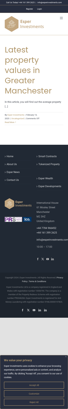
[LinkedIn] (52, 259)
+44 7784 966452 (46, 228)
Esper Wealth (45, 178)
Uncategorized (17, 118)
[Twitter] (42, 259)
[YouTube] (47, 259)
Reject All (34, 402)
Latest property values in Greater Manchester (28, 70)
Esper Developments (49, 186)
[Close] (66, 356)
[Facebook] (38, 259)
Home (10, 156)
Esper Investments (15, 115)
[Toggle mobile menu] (61, 18)
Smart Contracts (47, 156)
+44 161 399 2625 (47, 232)
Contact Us (13, 179)
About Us (12, 164)
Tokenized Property (49, 164)
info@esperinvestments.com (49, 2)
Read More (9, 122)
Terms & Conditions (37, 281)
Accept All (34, 385)
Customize (34, 393)
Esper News (13, 172)
